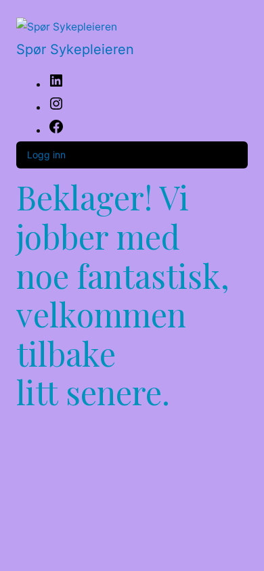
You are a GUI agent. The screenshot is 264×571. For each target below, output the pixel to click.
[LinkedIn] (56, 84)
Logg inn (46, 154)
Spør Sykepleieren (75, 49)
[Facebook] (56, 130)
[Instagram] (56, 107)
